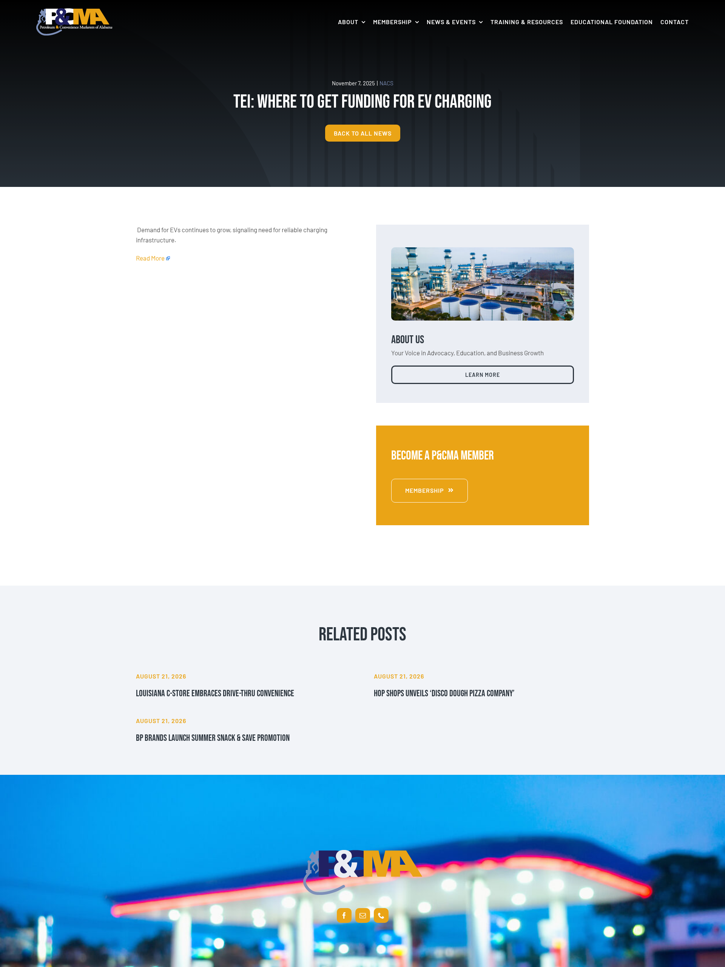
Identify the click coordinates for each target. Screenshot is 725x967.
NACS (386, 83)
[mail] (362, 915)
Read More (150, 258)
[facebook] (344, 915)
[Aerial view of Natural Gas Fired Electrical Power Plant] (482, 250)
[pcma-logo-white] (74, 11)
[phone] (381, 915)
